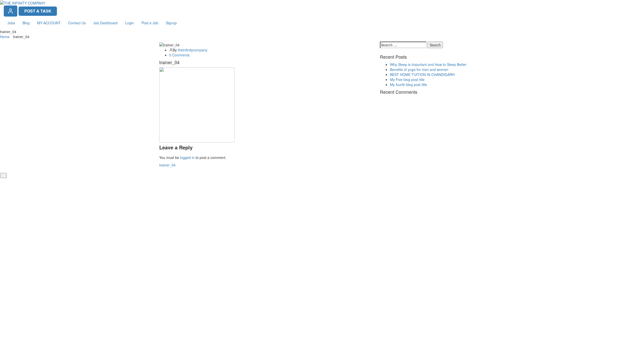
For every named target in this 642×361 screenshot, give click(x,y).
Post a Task (37, 11)
